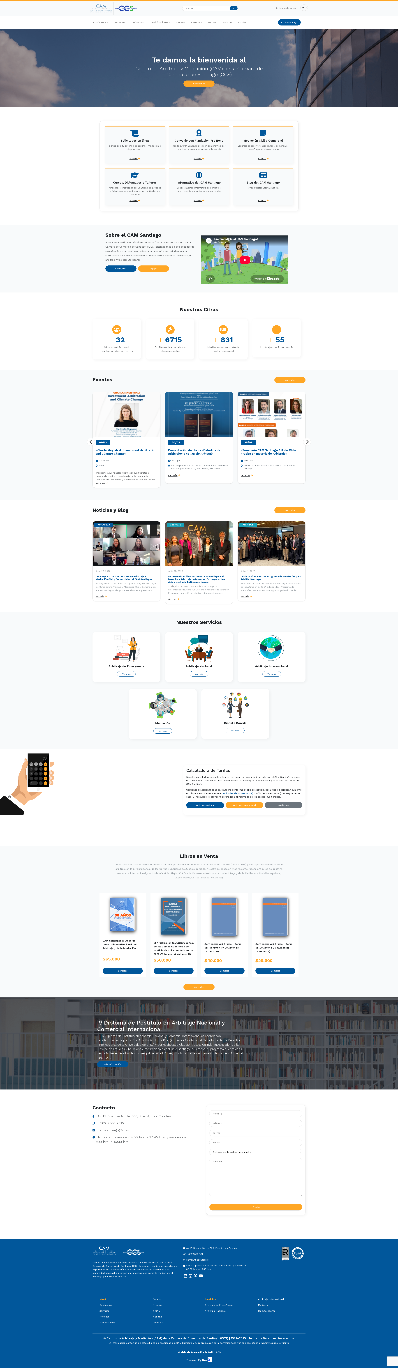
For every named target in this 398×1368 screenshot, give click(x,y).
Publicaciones (160, 22)
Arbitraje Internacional (244, 805)
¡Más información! (112, 1064)
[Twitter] (195, 1276)
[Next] (307, 442)
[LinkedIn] (185, 1276)
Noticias (227, 22)
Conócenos (99, 22)
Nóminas (138, 22)
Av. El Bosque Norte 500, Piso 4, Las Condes (134, 1116)
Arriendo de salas (286, 8)
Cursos (180, 22)
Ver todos (290, 380)
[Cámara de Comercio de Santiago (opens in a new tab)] (126, 8)
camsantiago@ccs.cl (114, 1130)
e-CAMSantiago (289, 22)
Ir (233, 8)
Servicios (119, 22)
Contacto (243, 22)
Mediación (283, 805)
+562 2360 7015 (111, 1123)
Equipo (153, 268)
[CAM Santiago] (106, 1252)
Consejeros (121, 268)
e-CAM (212, 22)
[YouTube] (201, 1276)
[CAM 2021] (102, 8)
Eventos (195, 22)
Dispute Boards (266, 1311)
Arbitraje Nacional (205, 805)
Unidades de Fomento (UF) (238, 793)
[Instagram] (190, 1276)
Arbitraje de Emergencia (219, 1305)
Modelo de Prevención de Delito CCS (199, 1352)
